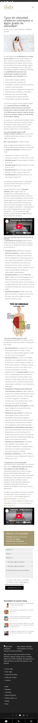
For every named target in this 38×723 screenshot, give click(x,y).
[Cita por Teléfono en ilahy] (19, 721)
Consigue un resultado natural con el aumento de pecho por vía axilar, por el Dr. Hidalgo (22, 632)
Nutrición (22, 29)
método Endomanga (18, 503)
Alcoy (6, 704)
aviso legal (23, 582)
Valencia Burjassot (10, 695)
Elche (6, 686)
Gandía (7, 701)
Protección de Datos (11, 674)
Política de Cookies (10, 677)
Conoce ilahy (9, 669)
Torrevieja (8, 692)
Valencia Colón (11, 698)
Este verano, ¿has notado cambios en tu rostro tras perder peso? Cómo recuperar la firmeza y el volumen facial (22, 625)
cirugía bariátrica (9, 496)
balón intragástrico (9, 505)
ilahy (7, 29)
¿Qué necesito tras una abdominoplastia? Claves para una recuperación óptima (20, 617)
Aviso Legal (8, 672)
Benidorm (8, 689)
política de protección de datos (14, 584)
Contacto (8, 680)
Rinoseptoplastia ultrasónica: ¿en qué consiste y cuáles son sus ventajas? (22, 604)
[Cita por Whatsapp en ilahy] (31, 721)
